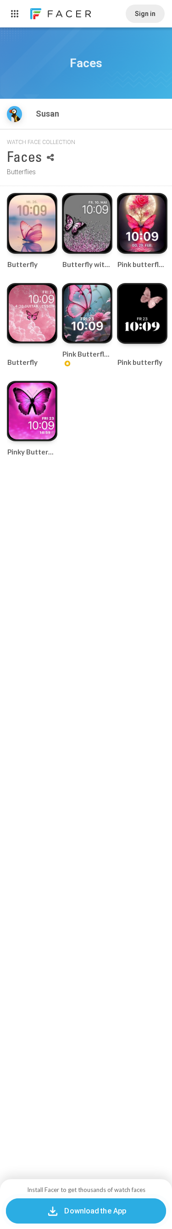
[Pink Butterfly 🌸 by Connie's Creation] (87, 313)
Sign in (145, 13)
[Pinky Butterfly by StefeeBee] (32, 411)
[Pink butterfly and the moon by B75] (142, 223)
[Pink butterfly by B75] (142, 313)
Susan (48, 113)
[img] (14, 114)
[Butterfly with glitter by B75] (87, 223)
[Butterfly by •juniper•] (32, 313)
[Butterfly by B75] (32, 223)
